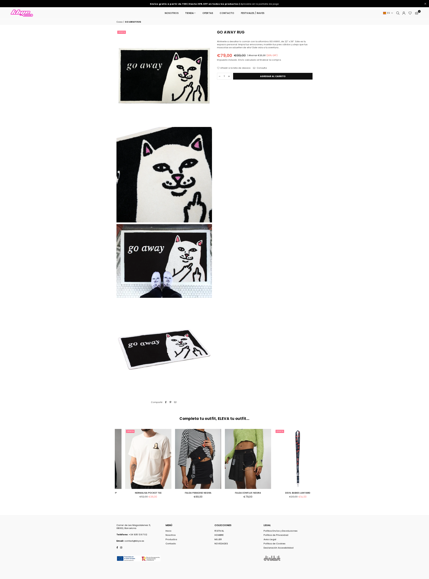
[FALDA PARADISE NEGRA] (190, 459)
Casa (119, 22)
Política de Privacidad (276, 535)
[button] (388, 13)
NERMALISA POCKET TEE (139, 492)
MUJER (218, 539)
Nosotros (171, 535)
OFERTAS (207, 13)
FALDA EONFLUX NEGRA (239, 492)
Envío (241, 59)
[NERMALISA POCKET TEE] (140, 459)
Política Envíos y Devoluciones (281, 530)
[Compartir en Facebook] (166, 402)
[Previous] (113, 467)
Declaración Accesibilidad (279, 547)
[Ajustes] (404, 13)
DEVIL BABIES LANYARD (289, 492)
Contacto (171, 543)
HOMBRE (219, 535)
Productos (171, 539)
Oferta (121, 32)
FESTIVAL (219, 530)
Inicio (169, 530)
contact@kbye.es (134, 540)
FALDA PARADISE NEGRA (189, 492)
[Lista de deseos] (410, 13)
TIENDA (189, 13)
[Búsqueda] (398, 13)
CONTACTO (227, 13)
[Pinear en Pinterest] (170, 402)
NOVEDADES (221, 543)
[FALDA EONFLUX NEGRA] (239, 459)
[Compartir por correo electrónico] (175, 402)
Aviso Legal (270, 539)
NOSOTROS (171, 13)
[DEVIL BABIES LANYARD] (289, 459)
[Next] (316, 467)
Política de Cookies (275, 543)
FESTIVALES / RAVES (252, 13)
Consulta (261, 68)
